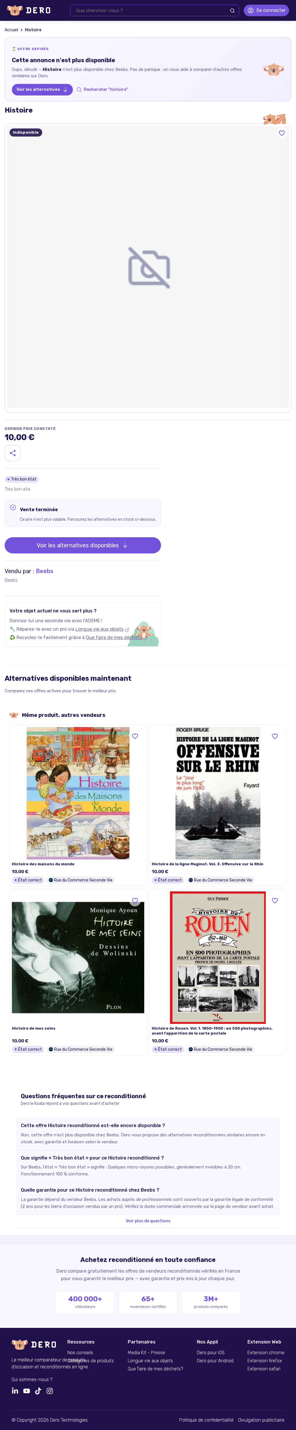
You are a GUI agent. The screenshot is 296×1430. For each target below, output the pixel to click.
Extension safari (263, 1369)
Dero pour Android (215, 1360)
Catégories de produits (90, 1360)
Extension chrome (265, 1352)
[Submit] (232, 10)
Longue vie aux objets (99, 629)
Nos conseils (80, 1352)
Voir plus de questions (148, 1221)
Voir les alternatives (38, 89)
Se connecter (271, 10)
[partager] (13, 453)
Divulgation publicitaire (261, 1420)
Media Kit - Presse (146, 1352)
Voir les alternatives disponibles (78, 545)
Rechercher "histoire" (106, 89)
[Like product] (282, 133)
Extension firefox (264, 1360)
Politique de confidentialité (206, 1420)
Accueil (11, 29)
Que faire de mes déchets (114, 637)
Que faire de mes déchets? (155, 1369)
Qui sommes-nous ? (32, 1379)
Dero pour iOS (211, 1352)
